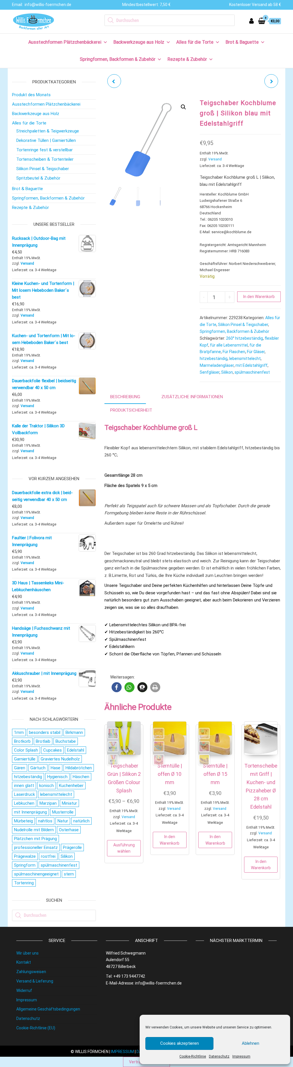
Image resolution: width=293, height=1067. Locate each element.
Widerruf (24, 990)
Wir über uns (27, 953)
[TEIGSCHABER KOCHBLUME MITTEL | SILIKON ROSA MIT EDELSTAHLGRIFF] (114, 81)
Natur (63, 821)
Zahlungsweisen (31, 971)
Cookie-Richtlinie (192, 1056)
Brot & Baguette (242, 42)
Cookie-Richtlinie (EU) (35, 1028)
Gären (19, 767)
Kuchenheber (71, 785)
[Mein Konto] (251, 21)
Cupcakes (52, 750)
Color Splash (26, 750)
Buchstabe (66, 741)
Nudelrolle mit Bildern (34, 829)
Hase (55, 767)
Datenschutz (219, 1056)
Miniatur (69, 803)
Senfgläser (209, 372)
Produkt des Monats (31, 94)
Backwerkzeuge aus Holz (138, 42)
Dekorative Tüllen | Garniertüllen (46, 140)
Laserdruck (24, 794)
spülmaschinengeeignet (36, 874)
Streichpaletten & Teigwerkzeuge (47, 131)
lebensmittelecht (245, 358)
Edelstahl (75, 750)
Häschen (81, 776)
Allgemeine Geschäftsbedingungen (48, 1009)
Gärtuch (37, 767)
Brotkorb (22, 741)
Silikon (227, 372)
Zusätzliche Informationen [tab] (192, 396)
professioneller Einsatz (36, 847)
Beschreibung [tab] (125, 396)
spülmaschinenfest (252, 372)
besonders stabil (44, 732)
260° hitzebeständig (244, 338)
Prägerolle (72, 847)
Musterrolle (63, 812)
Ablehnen (250, 1043)
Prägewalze (25, 856)
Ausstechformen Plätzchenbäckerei (64, 42)
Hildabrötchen (79, 767)
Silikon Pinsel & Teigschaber (243, 324)
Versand (215, 159)
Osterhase (69, 829)
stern (69, 874)
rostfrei (48, 856)
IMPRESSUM (122, 1051)
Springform (24, 865)
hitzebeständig (213, 358)
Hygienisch (57, 776)
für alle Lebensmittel (229, 345)
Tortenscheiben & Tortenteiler (45, 159)
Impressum (241, 1056)
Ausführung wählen (124, 848)
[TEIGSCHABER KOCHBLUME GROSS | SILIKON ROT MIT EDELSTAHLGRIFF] (271, 81)
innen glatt (24, 785)
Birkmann (74, 732)
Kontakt (23, 962)
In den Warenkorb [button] (169, 839)
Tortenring (24, 882)
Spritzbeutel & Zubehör (38, 178)
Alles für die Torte (194, 42)
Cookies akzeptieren (179, 1043)
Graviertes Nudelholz (60, 759)
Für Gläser (256, 351)
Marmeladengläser (217, 365)
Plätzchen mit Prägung (35, 838)
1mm (19, 732)
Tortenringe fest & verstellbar (44, 149)
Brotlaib (43, 741)
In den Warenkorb (259, 296)
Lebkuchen (24, 803)
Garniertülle (24, 759)
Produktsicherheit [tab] (131, 410)
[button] (183, 107)
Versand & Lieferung (34, 981)
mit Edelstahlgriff (251, 365)
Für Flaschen (234, 351)
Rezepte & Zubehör (187, 59)
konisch (46, 785)
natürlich (81, 821)
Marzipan (48, 803)
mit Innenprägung (30, 812)
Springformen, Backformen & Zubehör (117, 59)
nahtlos (45, 821)
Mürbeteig (23, 821)
